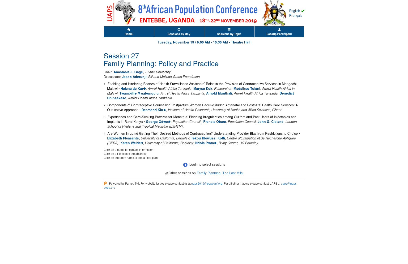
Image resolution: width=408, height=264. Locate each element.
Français (295, 15)
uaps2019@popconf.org (206, 183)
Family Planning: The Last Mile (220, 172)
